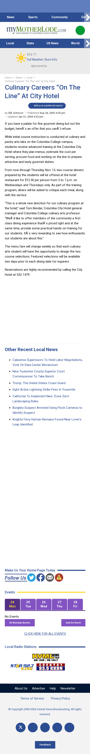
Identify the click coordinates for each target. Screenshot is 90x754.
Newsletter (67, 688)
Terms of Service (32, 698)
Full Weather (35, 59)
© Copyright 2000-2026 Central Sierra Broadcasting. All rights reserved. (45, 712)
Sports (33, 17)
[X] (21, 727)
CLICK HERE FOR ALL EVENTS (45, 634)
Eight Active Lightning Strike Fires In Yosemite (44, 389)
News (10, 17)
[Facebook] (33, 727)
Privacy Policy (60, 698)
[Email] (57, 727)
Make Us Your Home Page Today (30, 570)
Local (10, 43)
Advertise (38, 688)
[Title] (69, 727)
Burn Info (51, 59)
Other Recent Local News (31, 349)
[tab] (12, 604)
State (30, 43)
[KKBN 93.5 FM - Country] (51, 665)
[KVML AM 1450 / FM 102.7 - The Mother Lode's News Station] (45, 656)
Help (53, 688)
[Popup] (80, 30)
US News (52, 43)
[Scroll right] (87, 17)
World (75, 43)
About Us (21, 688)
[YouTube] (45, 727)
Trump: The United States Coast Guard (39, 383)
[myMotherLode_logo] (36, 30)
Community (59, 17)
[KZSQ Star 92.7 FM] (20, 665)
